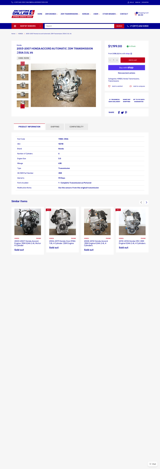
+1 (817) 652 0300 (139, 26)
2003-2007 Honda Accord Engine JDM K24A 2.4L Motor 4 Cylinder (27, 243)
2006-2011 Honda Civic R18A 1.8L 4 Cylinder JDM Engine (62, 242)
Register (145, 2)
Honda (19, 45)
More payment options (126, 73)
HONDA (120, 79)
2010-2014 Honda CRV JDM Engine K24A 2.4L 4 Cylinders (132, 242)
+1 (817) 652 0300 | (20, 2)
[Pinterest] (126, 112)
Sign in (137, 2)
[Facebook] (118, 112)
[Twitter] (122, 112)
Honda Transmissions (131, 79)
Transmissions (113, 81)
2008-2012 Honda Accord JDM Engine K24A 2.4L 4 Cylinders (96, 243)
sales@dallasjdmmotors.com (37, 2)
